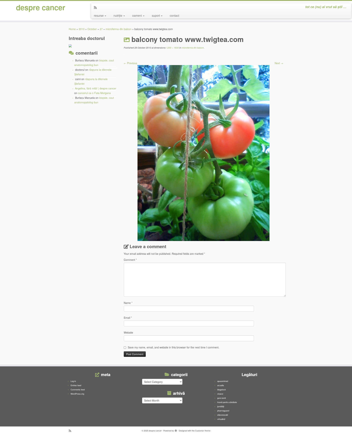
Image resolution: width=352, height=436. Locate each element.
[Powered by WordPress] (176, 429)
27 (101, 29)
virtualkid (221, 418)
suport (156, 15)
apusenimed (222, 381)
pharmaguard (223, 410)
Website (128, 332)
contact (174, 15)
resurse (99, 15)
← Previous (130, 63)
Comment (130, 260)
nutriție (118, 15)
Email (128, 317)
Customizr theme (202, 430)
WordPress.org (77, 393)
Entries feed (76, 385)
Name (128, 303)
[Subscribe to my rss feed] (96, 7)
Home (72, 29)
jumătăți (220, 406)
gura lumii (221, 397)
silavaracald (222, 414)
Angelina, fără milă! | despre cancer (95, 88)
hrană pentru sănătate (227, 402)
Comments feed (78, 389)
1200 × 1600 (172, 47)
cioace (220, 393)
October (92, 29)
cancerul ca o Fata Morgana (94, 93)
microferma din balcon (118, 29)
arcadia (220, 385)
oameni (137, 15)
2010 (82, 29)
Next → (279, 63)
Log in (73, 381)
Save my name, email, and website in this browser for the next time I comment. (173, 347)
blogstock (221, 389)
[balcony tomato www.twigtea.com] (204, 152)
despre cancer (40, 7)
